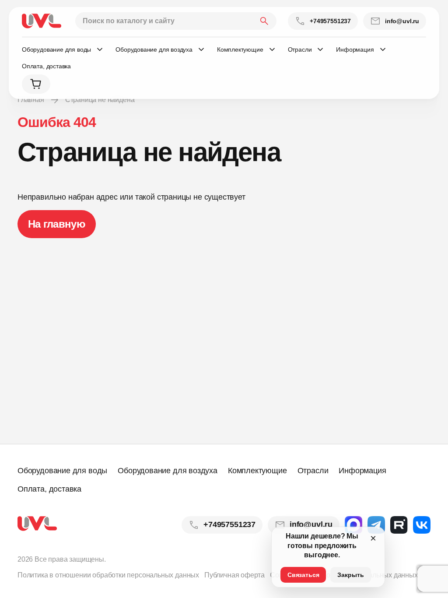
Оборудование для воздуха (167, 470)
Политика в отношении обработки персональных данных (108, 575)
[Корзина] (36, 84)
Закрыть (350, 574)
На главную (56, 224)
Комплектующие (257, 470)
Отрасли (313, 470)
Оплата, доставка (46, 66)
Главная (31, 99)
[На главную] (41, 21)
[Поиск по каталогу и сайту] (175, 21)
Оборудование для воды (62, 470)
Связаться (303, 574)
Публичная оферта (234, 575)
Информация (362, 470)
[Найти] (264, 21)
